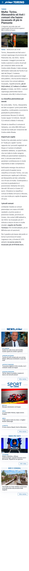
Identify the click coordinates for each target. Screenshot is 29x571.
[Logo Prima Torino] (14, 2)
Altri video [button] (23, 463)
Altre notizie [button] (22, 379)
